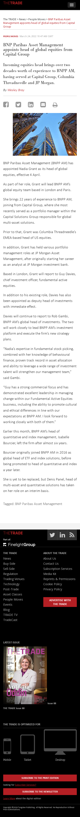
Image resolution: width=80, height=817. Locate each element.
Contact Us (51, 564)
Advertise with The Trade (60, 602)
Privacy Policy (52, 589)
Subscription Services (57, 569)
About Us (49, 558)
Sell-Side (9, 569)
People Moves (10, 36)
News (7, 558)
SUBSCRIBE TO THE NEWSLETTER (40, 791)
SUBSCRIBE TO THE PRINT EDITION (40, 777)
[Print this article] (55, 104)
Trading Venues (14, 579)
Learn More (9, 798)
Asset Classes (12, 594)
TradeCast (10, 620)
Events (7, 604)
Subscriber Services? (25, 784)
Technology (11, 584)
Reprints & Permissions (59, 579)
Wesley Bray (15, 89)
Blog (6, 610)
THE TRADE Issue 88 (14, 708)
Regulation (10, 574)
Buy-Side (9, 564)
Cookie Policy (52, 584)
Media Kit (49, 574)
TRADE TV (10, 615)
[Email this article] (43, 104)
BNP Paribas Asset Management (38, 503)
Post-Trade (11, 589)
